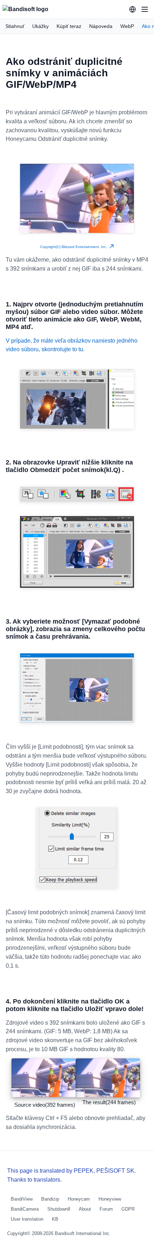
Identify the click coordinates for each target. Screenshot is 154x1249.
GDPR (128, 1209)
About (85, 1209)
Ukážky (40, 26)
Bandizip (50, 1199)
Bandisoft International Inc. (83, 1233)
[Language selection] (132, 9)
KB (55, 1219)
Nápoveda (100, 26)
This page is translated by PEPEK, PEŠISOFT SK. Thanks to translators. (71, 1175)
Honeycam (79, 1199)
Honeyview (109, 1199)
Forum (106, 1209)
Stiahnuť (14, 26)
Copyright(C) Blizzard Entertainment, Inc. (74, 247)
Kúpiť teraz (69, 26)
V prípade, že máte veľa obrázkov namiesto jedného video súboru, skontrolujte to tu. (72, 345)
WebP (127, 26)
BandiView (22, 1199)
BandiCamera (25, 1209)
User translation (27, 1219)
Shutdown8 (58, 1209)
